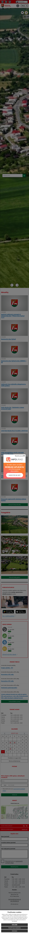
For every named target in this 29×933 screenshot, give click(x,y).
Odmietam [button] (14, 931)
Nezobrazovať (19, 456)
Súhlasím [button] (14, 924)
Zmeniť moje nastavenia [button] (14, 927)
